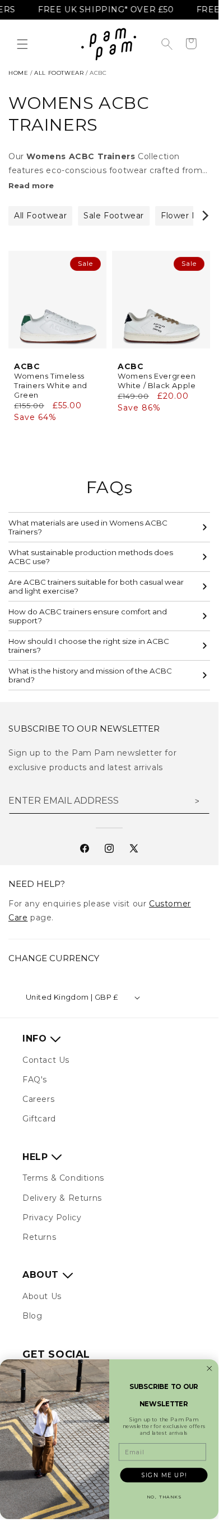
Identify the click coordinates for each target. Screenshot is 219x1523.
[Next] (204, 215)
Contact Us (45, 1060)
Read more (31, 185)
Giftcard (39, 1119)
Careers (38, 1099)
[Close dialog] (209, 1368)
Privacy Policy (51, 1217)
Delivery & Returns (62, 1198)
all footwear (58, 73)
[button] (22, 44)
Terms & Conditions (63, 1178)
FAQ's (34, 1080)
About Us (42, 1296)
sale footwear (113, 216)
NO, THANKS (164, 1497)
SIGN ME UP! (164, 1475)
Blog (32, 1316)
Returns (39, 1237)
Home (18, 73)
